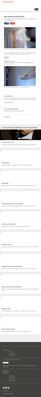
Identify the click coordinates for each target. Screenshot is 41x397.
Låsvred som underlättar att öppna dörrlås (12, 203)
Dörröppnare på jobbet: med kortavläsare (12, 266)
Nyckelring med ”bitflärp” (8, 142)
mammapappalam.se (12, 355)
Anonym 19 (10, 96)
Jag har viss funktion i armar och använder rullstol (14, 110)
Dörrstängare (5, 183)
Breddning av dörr (6, 308)
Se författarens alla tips (9, 102)
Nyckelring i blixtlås (7, 244)
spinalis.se (10, 351)
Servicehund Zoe (6, 162)
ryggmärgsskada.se (12, 353)
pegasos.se (28, 62)
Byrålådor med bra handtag (8, 329)
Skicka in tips (6, 362)
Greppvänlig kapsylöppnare (8, 224)
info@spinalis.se (11, 375)
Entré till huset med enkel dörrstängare (12, 286)
